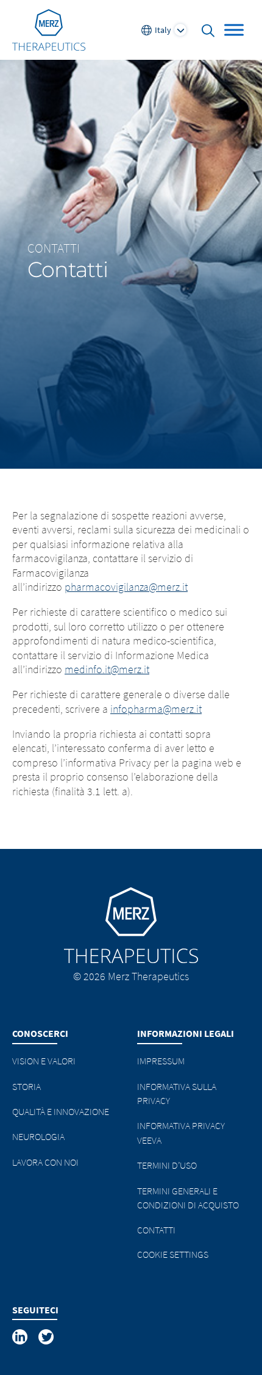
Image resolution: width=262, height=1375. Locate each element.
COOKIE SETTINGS (172, 1254)
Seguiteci (35, 1310)
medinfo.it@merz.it (107, 669)
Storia (26, 1086)
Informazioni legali (185, 1033)
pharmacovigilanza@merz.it (126, 587)
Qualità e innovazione (60, 1111)
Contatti (53, 248)
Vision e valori (44, 1061)
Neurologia (38, 1136)
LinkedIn (20, 1337)
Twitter (46, 1337)
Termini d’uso (167, 1165)
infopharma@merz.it (156, 709)
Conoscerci (40, 1033)
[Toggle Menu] (234, 29)
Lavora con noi (45, 1162)
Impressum (161, 1061)
